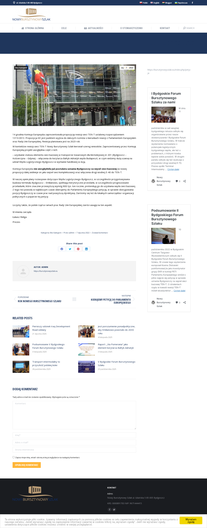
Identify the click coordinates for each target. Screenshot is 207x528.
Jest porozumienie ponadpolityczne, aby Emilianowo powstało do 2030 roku (116, 330)
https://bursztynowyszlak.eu (46, 271)
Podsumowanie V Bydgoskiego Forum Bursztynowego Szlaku (48, 346)
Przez (69, 232)
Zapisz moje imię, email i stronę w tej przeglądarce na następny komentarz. (47, 457)
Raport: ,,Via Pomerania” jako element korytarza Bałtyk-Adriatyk (116, 346)
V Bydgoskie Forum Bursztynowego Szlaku (116, 363)
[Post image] (21, 331)
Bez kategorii (21, 68)
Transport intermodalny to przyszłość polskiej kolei (46, 363)
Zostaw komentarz (100, 232)
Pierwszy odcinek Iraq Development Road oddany (51, 328)
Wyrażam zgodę (190, 520)
